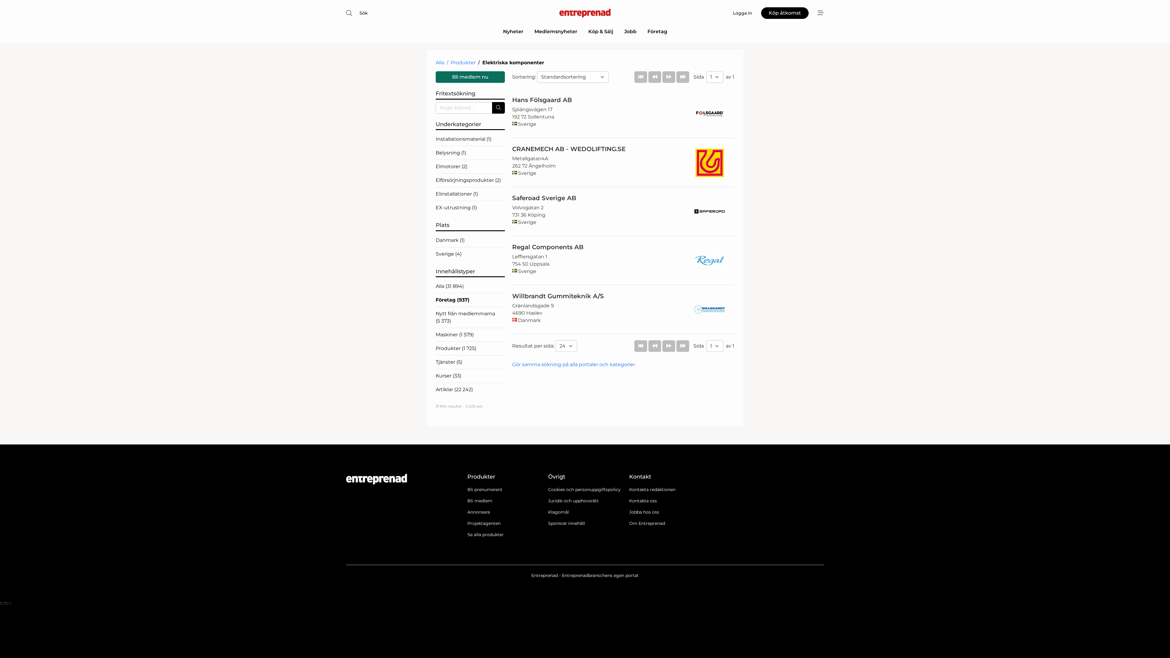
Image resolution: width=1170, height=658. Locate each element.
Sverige (449, 254)
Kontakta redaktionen (652, 489)
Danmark (450, 240)
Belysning (451, 153)
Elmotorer (451, 166)
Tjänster (449, 362)
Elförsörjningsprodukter (468, 180)
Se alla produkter (485, 534)
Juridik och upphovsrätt (573, 501)
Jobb (630, 31)
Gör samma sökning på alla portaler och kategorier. (574, 364)
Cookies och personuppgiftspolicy (584, 489)
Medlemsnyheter (555, 31)
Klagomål (558, 512)
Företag (657, 31)
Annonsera (478, 512)
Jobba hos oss (644, 512)
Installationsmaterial (463, 139)
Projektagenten (484, 523)
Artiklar (454, 389)
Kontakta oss (643, 501)
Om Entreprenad (647, 523)
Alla (440, 62)
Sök (364, 13)
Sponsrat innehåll (566, 523)
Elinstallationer (457, 194)
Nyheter (513, 31)
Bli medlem (479, 501)
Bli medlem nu (470, 77)
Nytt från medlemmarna (465, 317)
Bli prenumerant (484, 489)
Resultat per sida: (533, 346)
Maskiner (455, 335)
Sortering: (524, 77)
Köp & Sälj (600, 31)
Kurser (448, 376)
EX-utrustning (456, 207)
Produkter (463, 62)
